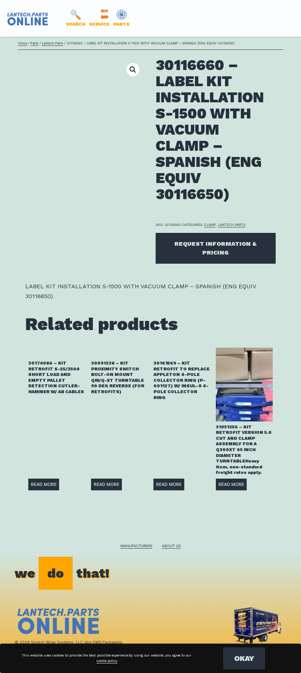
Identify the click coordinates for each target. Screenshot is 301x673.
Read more (44, 484)
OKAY (244, 658)
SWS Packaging (107, 642)
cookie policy (107, 661)
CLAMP (210, 225)
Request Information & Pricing (215, 248)
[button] (132, 69)
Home (22, 43)
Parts (34, 43)
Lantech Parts (52, 43)
